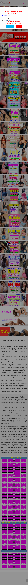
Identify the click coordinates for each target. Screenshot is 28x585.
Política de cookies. (8, 20)
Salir (19, 26)
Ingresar (10, 26)
